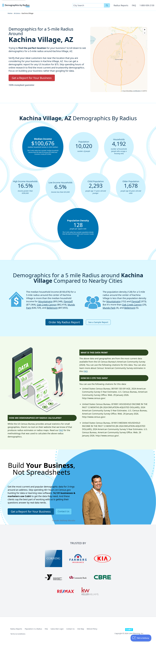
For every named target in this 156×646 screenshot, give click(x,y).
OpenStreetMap (128, 91)
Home (10, 13)
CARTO (144, 91)
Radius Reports (121, 5)
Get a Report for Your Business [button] (32, 78)
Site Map (80, 629)
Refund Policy (92, 629)
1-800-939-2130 (147, 5)
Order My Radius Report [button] (64, 322)
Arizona (17, 13)
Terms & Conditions (17, 634)
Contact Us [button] (63, 511)
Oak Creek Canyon (46, 304)
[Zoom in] (144, 29)
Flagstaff (68, 301)
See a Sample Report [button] (98, 322)
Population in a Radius (33, 629)
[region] (118, 59)
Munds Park (109, 307)
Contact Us (70, 629)
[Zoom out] (144, 33)
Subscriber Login (57, 629)
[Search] (107, 5)
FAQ (134, 5)
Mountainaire (45, 301)
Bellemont (52, 307)
